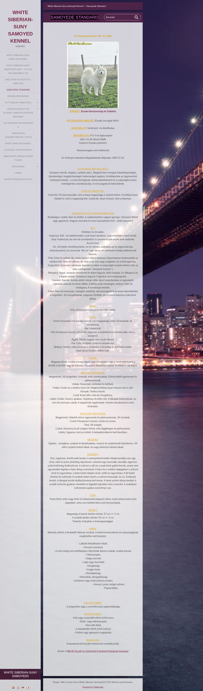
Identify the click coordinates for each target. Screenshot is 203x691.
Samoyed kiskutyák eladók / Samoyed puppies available (18, 113)
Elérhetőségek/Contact (18, 179)
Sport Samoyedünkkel (18, 143)
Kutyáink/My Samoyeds (18, 102)
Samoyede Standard (18, 90)
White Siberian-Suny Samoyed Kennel (18, 57)
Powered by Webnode (92, 687)
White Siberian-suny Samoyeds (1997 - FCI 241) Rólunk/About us (18, 69)
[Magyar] (13, 687)
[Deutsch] (23, 687)
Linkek (18, 173)
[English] (18, 687)
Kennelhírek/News (18, 96)
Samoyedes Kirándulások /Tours (18, 158)
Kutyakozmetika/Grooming (18, 125)
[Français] (27, 687)
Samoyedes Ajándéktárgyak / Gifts (18, 135)
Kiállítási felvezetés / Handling (18, 81)
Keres (137, 17)
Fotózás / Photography (18, 150)
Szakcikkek (18, 166)
